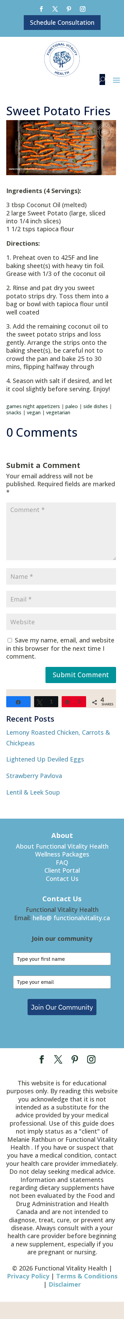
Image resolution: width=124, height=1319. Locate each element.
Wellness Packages (62, 854)
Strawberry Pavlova (34, 776)
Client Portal (62, 870)
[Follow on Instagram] (82, 8)
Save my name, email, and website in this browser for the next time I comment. (60, 648)
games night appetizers (33, 406)
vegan (34, 412)
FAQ (62, 862)
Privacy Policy (28, 1276)
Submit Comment (81, 674)
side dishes (95, 406)
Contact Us (62, 878)
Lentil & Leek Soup (33, 792)
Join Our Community (62, 1007)
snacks (13, 412)
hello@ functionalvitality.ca (71, 918)
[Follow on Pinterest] (68, 8)
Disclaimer (65, 1284)
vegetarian (58, 412)
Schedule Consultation (62, 22)
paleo (71, 406)
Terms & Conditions (86, 1276)
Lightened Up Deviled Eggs (45, 759)
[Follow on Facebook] (41, 8)
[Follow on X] (55, 8)
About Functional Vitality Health (62, 846)
